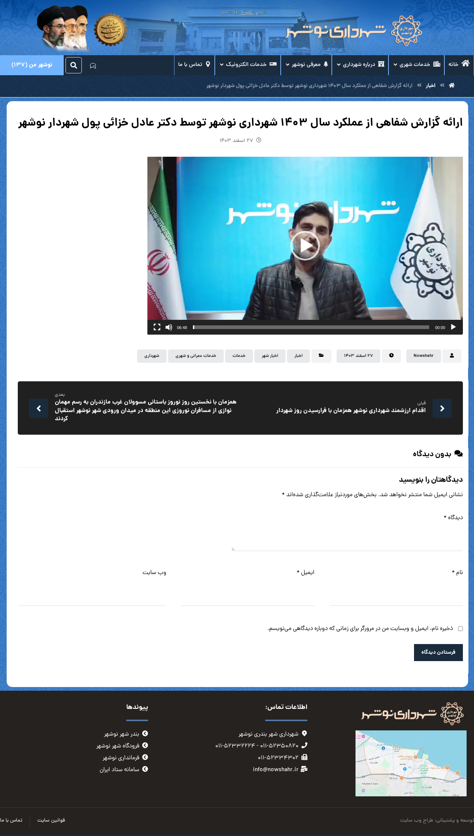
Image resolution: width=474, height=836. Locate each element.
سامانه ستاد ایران (119, 770)
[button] (305, 246)
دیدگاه (453, 518)
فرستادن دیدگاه (438, 652)
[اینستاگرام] (107, 65)
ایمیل (305, 572)
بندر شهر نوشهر (121, 734)
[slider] (311, 327)
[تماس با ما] (93, 65)
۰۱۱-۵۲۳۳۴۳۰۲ (278, 758)
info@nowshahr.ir (275, 770)
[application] (305, 246)
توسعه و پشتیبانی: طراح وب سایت (437, 821)
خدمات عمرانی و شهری (196, 356)
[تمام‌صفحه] (157, 327)
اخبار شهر (270, 356)
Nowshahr (424, 356)
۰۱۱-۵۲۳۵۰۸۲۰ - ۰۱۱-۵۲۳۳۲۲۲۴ (256, 746)
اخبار (298, 356)
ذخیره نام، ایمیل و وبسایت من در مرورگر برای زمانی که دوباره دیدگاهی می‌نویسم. (360, 628)
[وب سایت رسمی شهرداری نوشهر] (352, 31)
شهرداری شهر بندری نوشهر (268, 734)
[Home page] (452, 86)
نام (457, 572)
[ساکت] (169, 327)
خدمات (239, 356)
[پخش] (453, 327)
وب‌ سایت (154, 572)
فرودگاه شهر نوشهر (117, 746)
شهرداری (151, 356)
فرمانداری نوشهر (121, 758)
